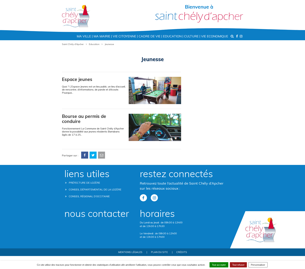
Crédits (181, 252)
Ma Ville (84, 36)
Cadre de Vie (149, 36)
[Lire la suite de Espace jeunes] (121, 69)
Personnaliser (258, 264)
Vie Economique (214, 36)
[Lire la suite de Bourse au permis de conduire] (121, 106)
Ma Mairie (102, 36)
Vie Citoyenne (124, 36)
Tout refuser (238, 264)
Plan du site (159, 252)
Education (172, 36)
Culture (191, 36)
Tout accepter (219, 264)
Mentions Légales (130, 252)
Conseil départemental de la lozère (94, 189)
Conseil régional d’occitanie (89, 196)
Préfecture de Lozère (84, 182)
